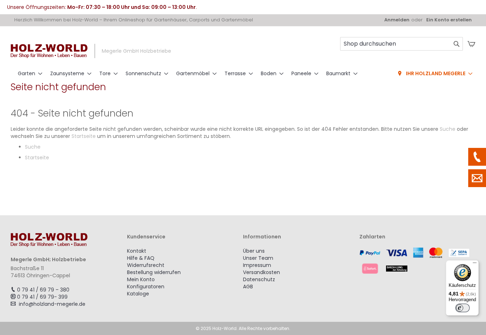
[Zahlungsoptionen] (417, 260)
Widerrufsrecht (145, 265)
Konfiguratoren (145, 286)
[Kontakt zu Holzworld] (477, 178)
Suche (447, 129)
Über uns (254, 250)
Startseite (84, 136)
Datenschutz (259, 279)
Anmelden (397, 20)
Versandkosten (261, 272)
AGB (248, 286)
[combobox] (401, 44)
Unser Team (258, 258)
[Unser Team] (477, 157)
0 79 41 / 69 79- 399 (42, 296)
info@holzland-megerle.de (52, 304)
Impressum (257, 265)
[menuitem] (28, 73)
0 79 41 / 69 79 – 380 (43, 289)
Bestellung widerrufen (154, 272)
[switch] (462, 308)
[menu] (243, 73)
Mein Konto (141, 279)
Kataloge (138, 293)
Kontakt (136, 250)
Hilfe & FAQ (140, 258)
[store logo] (49, 51)
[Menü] (474, 264)
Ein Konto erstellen (449, 20)
